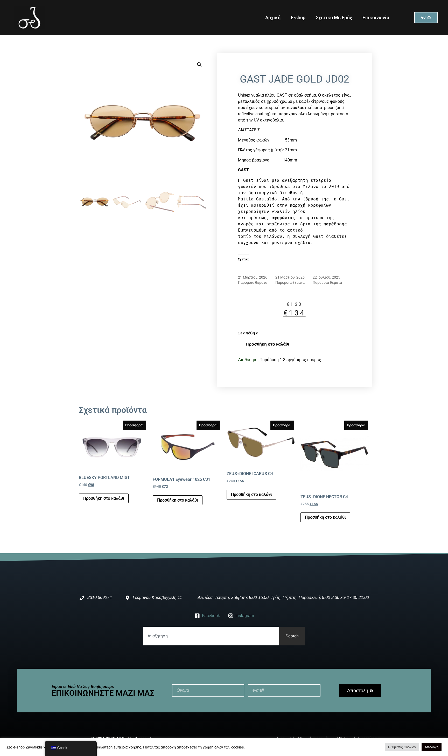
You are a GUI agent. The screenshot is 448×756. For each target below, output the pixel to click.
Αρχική (273, 17)
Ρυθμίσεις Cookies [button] (402, 747)
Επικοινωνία (375, 17)
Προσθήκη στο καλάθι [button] (103, 498)
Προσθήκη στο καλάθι (267, 344)
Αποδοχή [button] (431, 747)
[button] (199, 64)
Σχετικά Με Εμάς (334, 17)
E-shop (298, 17)
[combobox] (211, 636)
